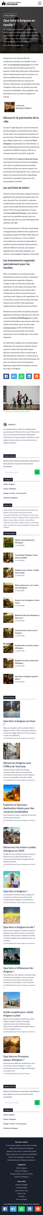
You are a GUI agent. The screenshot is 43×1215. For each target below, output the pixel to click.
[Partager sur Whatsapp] (22, 376)
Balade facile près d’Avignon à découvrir (27, 616)
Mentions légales (21, 1185)
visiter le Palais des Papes (27, 159)
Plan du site (21, 1193)
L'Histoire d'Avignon (10, 498)
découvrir (28, 522)
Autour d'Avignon (9, 489)
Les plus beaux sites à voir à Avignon (26, 631)
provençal (11, 525)
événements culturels (10, 517)
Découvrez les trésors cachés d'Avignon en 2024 (19, 849)
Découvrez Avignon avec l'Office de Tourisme (17, 764)
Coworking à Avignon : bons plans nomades (26, 556)
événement (35, 522)
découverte (14, 522)
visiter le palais (13, 512)
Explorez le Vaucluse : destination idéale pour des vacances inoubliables (18, 808)
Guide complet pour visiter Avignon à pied (18, 1014)
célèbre (15, 520)
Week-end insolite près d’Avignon (24, 541)
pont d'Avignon (24, 515)
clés (32, 525)
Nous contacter (21, 1199)
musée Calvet (34, 515)
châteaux (6, 527)
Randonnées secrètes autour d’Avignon (27, 646)
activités (21, 520)
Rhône (32, 520)
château (21, 522)
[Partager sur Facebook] (6, 376)
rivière (27, 520)
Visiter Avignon (9, 15)
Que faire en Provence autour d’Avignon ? (16, 1058)
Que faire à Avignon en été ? (19, 927)
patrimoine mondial (25, 512)
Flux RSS (21, 1196)
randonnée (6, 522)
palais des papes (25, 510)
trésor (5, 525)
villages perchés (23, 517)
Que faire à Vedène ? (24, 108)
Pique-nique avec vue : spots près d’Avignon (27, 586)
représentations (9, 328)
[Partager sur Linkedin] (29, 376)
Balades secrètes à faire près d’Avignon (27, 661)
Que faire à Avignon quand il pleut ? (26, 677)
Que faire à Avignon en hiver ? (19, 723)
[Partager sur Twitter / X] (14, 376)
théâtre (5, 520)
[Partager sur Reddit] (37, 376)
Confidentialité (21, 1188)
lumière (36, 525)
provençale (18, 525)
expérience (26, 525)
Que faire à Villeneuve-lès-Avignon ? (18, 969)
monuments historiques (20, 64)
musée (11, 520)
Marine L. (20, 45)
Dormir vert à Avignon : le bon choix (27, 601)
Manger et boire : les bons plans (15, 493)
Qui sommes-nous (21, 1190)
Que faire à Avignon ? (15, 891)
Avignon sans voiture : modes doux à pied (27, 571)
